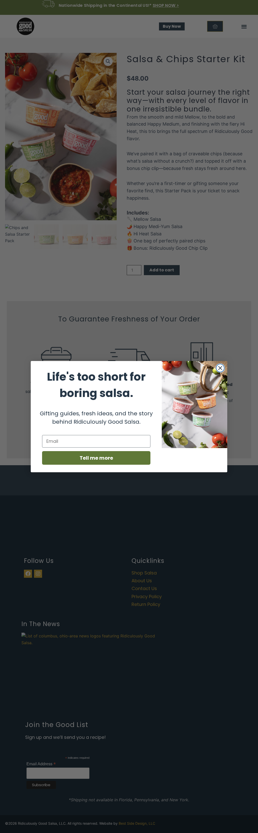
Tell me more (96, 457)
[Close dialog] (220, 368)
